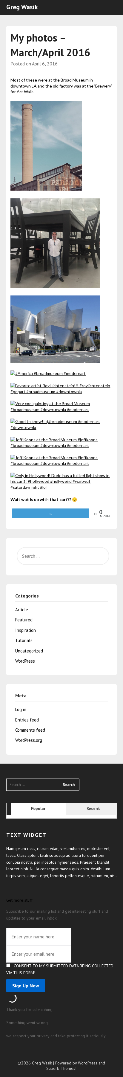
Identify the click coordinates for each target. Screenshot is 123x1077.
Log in (20, 709)
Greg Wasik (22, 7)
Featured (24, 620)
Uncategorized (29, 651)
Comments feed (30, 730)
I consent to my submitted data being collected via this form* (59, 969)
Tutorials (24, 640)
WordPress (25, 661)
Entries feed (27, 720)
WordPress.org (28, 740)
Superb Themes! (61, 1068)
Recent (93, 808)
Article (21, 609)
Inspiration (25, 630)
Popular (38, 808)
